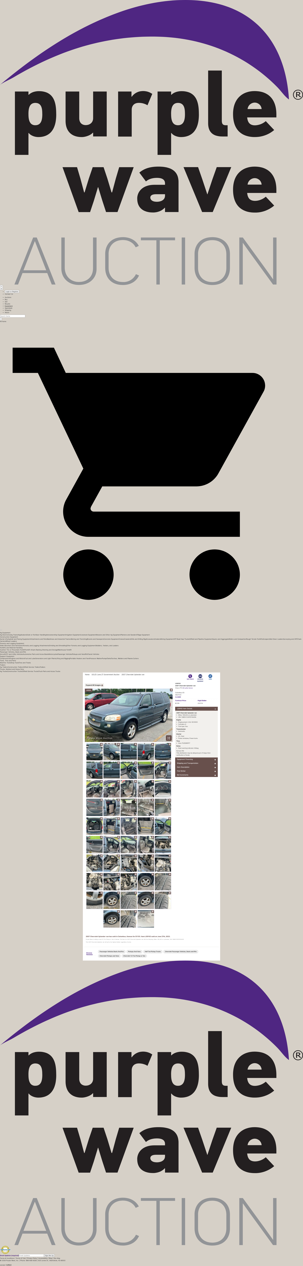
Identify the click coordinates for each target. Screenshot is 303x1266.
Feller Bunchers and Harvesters (11, 645)
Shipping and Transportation (187, 763)
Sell (6, 302)
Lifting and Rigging (63, 658)
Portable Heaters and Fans (79, 658)
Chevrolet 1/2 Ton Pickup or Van (134, 956)
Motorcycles (53, 654)
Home (87, 674)
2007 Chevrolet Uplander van (133, 674)
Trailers (2, 665)
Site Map (57, 1258)
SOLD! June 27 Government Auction (105, 674)
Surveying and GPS (290, 639)
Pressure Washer (95, 658)
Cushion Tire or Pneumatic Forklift (12, 650)
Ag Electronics (5, 635)
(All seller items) (187, 688)
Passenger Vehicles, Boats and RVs (13, 652)
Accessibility (43, 1258)
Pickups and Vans (78, 654)
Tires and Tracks (25, 663)
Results (7, 304)
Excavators (150, 639)
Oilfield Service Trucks (30, 671)
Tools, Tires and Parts (8, 660)
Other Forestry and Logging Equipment (81, 645)
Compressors (5, 658)
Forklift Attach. (30, 650)
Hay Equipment (60, 635)
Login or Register (12, 291)
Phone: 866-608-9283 (28, 1260)
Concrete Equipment (111, 639)
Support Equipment (7, 656)
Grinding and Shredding (58, 645)
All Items (3, 321)
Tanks (109, 658)
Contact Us (9, 294)
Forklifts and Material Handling (11, 648)
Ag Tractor (14, 635)
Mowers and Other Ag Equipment (108, 635)
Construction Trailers (15, 667)
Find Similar (181, 771)
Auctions (8, 297)
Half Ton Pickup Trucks (153, 951)
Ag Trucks (3, 671)
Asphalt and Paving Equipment (19, 639)
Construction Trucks (14, 671)
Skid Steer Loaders (276, 639)
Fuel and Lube (30, 658)
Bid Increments (182, 775)
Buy (6, 299)
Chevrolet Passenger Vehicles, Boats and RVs (181, 951)
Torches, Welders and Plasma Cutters (125, 658)
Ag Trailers (4, 667)
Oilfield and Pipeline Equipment (200, 639)
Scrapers (266, 639)
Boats (46, 654)
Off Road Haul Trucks (181, 639)
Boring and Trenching (79, 639)
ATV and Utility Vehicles (14, 654)
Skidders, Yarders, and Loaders (106, 645)
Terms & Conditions (7, 1258)
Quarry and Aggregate (220, 639)
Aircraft (2, 654)
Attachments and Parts (38, 639)
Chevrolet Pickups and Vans (109, 956)
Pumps (104, 658)
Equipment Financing (185, 759)
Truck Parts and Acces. (46, 671)
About (7, 312)
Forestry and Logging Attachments (36, 645)
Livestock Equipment (88, 635)
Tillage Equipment (143, 635)
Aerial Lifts (4, 639)
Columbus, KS (179, 692)
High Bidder (202, 700)
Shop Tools (15, 663)
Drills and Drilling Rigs (138, 639)
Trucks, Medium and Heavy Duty (12, 669)
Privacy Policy (32, 1258)
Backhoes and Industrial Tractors (59, 639)
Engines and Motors (17, 658)
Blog (50, 1258)
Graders (157, 639)
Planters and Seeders (129, 635)
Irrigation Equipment (73, 635)
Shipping (8, 310)
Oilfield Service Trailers (31, 667)
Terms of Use (21, 1258)
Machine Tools (5, 663)
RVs (86, 654)
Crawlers (127, 639)
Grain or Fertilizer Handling (36, 635)
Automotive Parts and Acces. (33, 654)
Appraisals (8, 308)
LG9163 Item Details (184, 708)
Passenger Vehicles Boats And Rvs (112, 951)
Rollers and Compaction (237, 639)
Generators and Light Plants (45, 658)
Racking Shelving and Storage (47, 650)
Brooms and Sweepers (95, 639)
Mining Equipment (167, 639)
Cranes (121, 639)
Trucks (57, 671)
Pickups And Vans (134, 951)
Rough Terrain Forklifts (254, 639)
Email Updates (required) (9, 1255)
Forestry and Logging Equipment (12, 643)
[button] (151, 624)
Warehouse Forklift (65, 650)
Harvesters (50, 635)
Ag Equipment (5, 633)
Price (180, 700)
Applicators (22, 635)
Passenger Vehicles (65, 654)
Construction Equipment (9, 637)
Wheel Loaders (11, 641)
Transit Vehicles (93, 654)
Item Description (183, 767)
